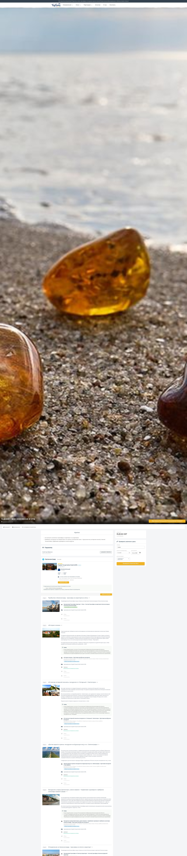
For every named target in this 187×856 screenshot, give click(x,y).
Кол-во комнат (120, 556)
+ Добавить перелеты (106, 552)
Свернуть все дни (106, 594)
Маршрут (7, 527)
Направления (67, 5)
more (85, 644)
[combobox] (131, 547)
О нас (105, 5)
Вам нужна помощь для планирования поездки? (167, 521)
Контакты (112, 5)
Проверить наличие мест (131, 563)
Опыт (77, 5)
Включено (17, 527)
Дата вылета (134, 550)
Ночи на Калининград (122, 550)
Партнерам (87, 5)
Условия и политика (30, 527)
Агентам (97, 5)
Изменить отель (63, 582)
